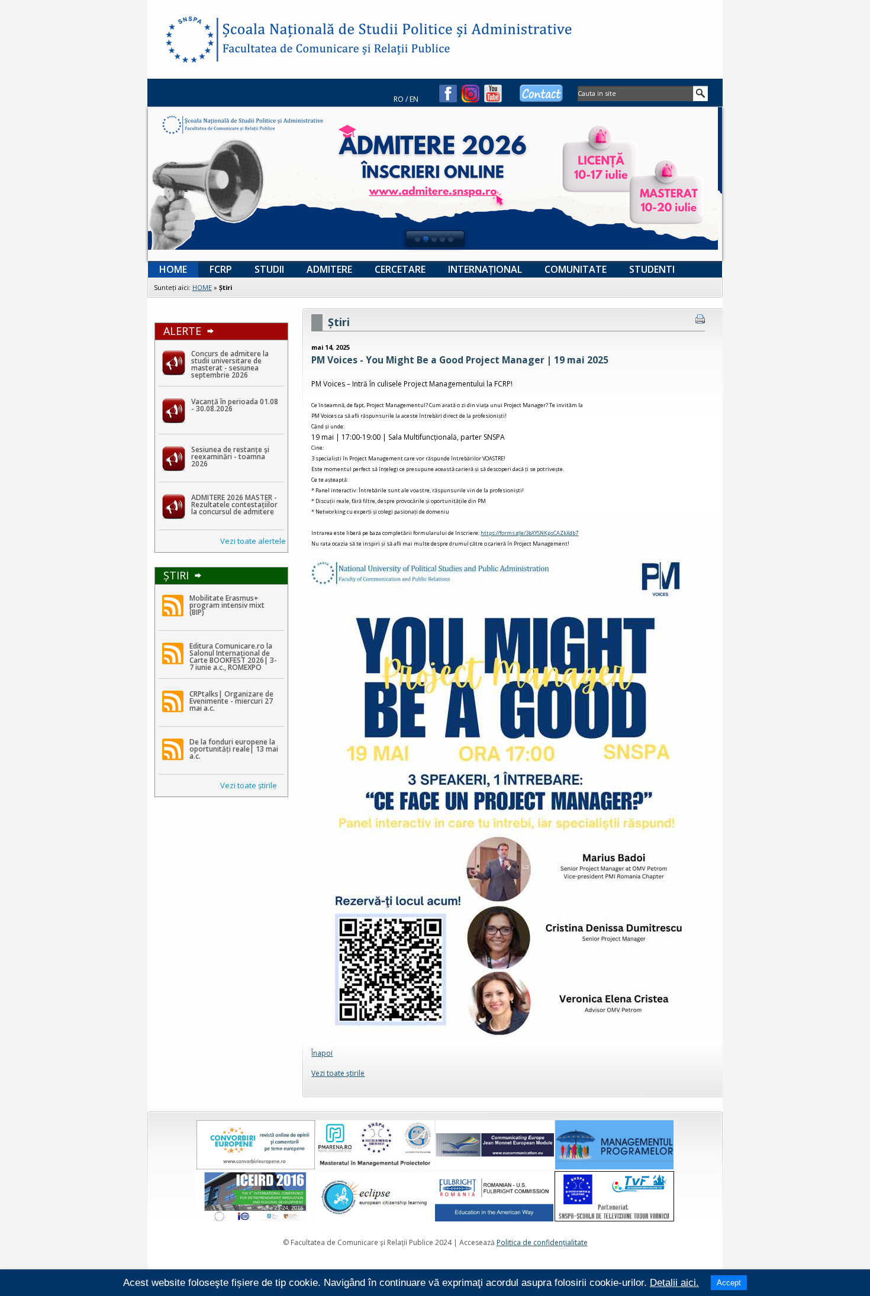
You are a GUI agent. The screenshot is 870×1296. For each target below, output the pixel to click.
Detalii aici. (674, 1282)
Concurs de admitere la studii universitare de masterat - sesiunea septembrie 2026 (230, 364)
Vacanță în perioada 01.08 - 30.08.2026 (234, 405)
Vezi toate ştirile (248, 785)
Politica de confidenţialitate (542, 1242)
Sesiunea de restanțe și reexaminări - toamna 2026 (230, 456)
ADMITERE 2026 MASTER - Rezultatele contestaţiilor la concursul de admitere (234, 504)
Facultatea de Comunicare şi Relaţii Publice (188, 41)
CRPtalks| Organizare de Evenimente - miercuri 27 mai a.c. (231, 701)
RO (399, 99)
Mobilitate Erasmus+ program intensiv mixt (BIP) (227, 605)
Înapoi (322, 1053)
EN (414, 99)
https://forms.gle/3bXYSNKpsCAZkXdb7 (529, 533)
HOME (202, 287)
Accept (729, 1282)
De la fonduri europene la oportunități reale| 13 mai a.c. (233, 749)
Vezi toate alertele (253, 541)
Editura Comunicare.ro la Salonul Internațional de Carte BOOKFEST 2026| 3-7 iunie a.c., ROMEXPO (233, 656)
